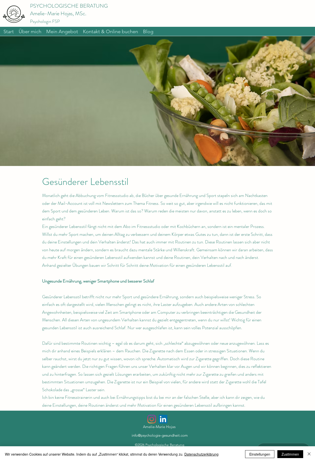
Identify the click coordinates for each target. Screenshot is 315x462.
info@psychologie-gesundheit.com (160, 435)
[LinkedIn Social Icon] (163, 419)
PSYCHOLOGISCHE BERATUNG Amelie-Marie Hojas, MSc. (69, 13)
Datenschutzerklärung (201, 454)
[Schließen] (309, 454)
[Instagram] (151, 419)
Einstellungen (259, 454)
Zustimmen (290, 454)
